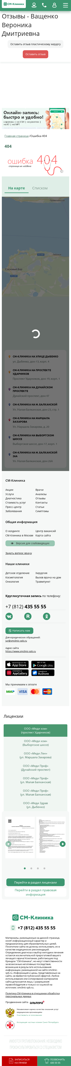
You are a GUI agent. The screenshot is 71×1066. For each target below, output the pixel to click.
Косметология (14, 577)
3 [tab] (38, 868)
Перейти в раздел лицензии (35, 882)
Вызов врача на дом (48, 577)
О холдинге (12, 531)
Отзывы (41, 498)
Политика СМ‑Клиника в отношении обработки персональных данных (32, 995)
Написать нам (21, 630)
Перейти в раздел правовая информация (35, 892)
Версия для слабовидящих (32, 543)
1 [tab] (25, 868)
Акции (9, 489)
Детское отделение (17, 573)
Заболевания (13, 511)
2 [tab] (31, 868)
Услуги (9, 494)
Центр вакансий (46, 531)
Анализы (41, 494)
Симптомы (42, 511)
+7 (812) (25, 606)
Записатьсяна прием (22, 1061)
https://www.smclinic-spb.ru (20, 651)
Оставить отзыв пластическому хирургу (35, 44)
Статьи (40, 507)
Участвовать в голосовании (29, 1015)
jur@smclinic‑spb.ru (16, 640)
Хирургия (41, 573)
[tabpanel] (20, 838)
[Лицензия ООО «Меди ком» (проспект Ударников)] (20, 838)
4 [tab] (44, 868)
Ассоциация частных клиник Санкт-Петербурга (38, 1022)
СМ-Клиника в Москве (19, 535)
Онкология (12, 581)
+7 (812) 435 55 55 (37, 928)
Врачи (40, 489)
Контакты (42, 502)
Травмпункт (43, 581)
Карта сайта (43, 535)
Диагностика (13, 498)
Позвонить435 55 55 (57, 1061)
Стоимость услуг (15, 502)
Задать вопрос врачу (18, 553)
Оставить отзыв (35, 54)
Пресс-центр (13, 507)
